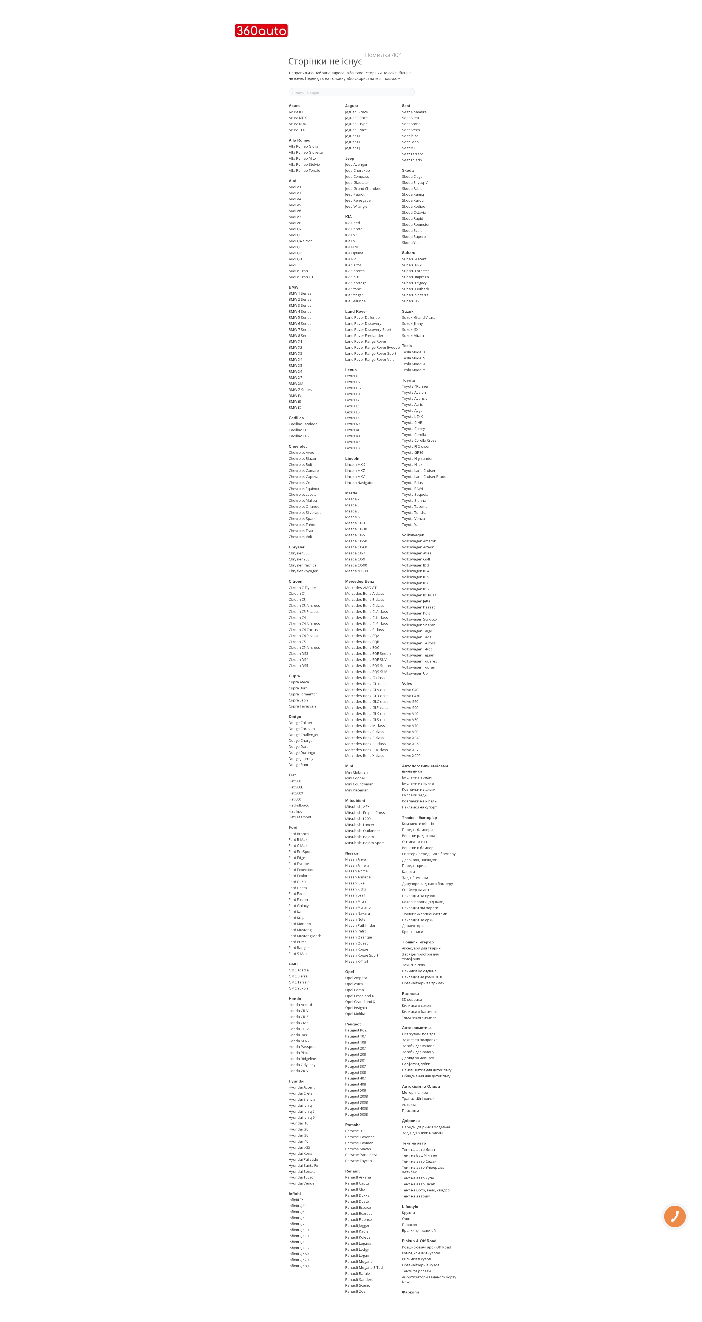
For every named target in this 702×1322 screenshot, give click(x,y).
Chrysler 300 (299, 553)
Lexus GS (353, 387)
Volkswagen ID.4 (415, 570)
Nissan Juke (355, 883)
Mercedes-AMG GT (361, 587)
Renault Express (358, 1213)
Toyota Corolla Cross (419, 440)
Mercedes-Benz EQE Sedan (368, 653)
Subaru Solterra (415, 294)
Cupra (294, 676)
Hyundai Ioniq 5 (302, 1111)
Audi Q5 (295, 246)
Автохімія (410, 1104)
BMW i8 (295, 401)
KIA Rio (350, 258)
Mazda (351, 493)
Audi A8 (295, 222)
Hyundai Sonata (302, 1171)
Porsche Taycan (358, 1160)
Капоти (408, 871)
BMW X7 (295, 377)
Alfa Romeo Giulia (303, 146)
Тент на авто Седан (419, 1161)
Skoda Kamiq (413, 194)
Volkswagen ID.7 (415, 589)
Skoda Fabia (412, 188)
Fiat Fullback (299, 805)
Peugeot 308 (355, 1072)
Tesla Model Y (413, 369)
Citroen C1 (297, 593)
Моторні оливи (415, 1092)
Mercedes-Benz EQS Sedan (368, 665)
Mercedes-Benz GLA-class (367, 689)
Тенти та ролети (416, 1271)
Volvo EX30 (411, 695)
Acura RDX (297, 123)
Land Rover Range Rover (365, 341)
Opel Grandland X (360, 1001)
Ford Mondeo (300, 923)
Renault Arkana (358, 1177)
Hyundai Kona (300, 1153)
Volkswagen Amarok (419, 541)
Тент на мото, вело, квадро (426, 1190)
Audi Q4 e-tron (301, 240)
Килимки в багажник (420, 1011)
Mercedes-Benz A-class (364, 593)
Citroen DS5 (298, 665)
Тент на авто (414, 1143)
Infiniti (295, 1193)
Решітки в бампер (418, 847)
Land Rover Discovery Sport (368, 329)
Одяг (406, 1218)
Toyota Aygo (412, 410)
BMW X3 (295, 353)
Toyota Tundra (414, 512)
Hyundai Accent (302, 1087)
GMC (293, 964)
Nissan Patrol (356, 931)
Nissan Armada (358, 877)
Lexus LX (352, 417)
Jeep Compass (357, 176)
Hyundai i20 (298, 1129)
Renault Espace (358, 1207)
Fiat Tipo (295, 811)
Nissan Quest (356, 943)
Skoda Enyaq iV (415, 182)
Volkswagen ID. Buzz (419, 595)
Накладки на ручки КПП (422, 976)
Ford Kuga (297, 917)
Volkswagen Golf (416, 559)
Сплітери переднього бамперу (429, 853)
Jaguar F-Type (356, 123)
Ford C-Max (298, 845)
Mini (349, 766)
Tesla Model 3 (413, 351)
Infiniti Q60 (297, 1217)
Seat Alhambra (414, 111)
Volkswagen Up (415, 673)
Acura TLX (297, 129)
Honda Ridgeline (302, 1058)
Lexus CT (352, 375)
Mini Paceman (357, 790)
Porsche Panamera (361, 1154)
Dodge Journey (301, 758)
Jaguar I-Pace (356, 129)
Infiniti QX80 (298, 1265)
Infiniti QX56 (298, 1247)
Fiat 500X (296, 793)
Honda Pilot (298, 1052)
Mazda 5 (352, 511)
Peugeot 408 (355, 1084)
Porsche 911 (355, 1130)
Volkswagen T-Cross (419, 643)
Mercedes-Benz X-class (364, 755)
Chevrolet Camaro (304, 470)
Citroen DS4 (298, 659)
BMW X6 (295, 371)
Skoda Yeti (411, 242)
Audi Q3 (295, 234)
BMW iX (295, 407)
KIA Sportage (356, 282)
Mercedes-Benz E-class (364, 629)
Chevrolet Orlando (304, 506)
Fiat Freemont (300, 816)
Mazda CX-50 (356, 541)
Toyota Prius (412, 482)
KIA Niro (351, 246)
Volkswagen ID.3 (415, 565)
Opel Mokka (355, 1013)
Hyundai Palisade (303, 1159)
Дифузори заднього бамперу (427, 883)
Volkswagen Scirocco (419, 619)
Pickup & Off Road (419, 1241)
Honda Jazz (298, 1034)
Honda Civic (298, 1022)
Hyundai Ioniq (300, 1105)
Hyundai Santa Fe (303, 1165)
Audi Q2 (295, 228)
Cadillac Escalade (303, 423)
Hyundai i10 (298, 1123)
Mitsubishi (355, 800)
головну (338, 78)
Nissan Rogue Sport (361, 955)
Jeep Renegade (358, 200)
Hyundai (296, 1081)
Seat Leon (410, 141)
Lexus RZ (352, 441)
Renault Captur (357, 1183)
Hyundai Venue (302, 1183)
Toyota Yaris (412, 524)
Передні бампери (417, 829)
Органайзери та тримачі (423, 982)
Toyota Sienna (414, 500)
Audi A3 (295, 192)
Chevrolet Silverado (305, 512)
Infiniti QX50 (298, 1235)
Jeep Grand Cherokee (363, 188)
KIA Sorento (355, 270)
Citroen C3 (297, 599)
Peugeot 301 (355, 1060)
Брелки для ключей (419, 1230)
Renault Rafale (357, 1273)
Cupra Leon (298, 700)
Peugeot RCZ (356, 1030)
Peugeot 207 (355, 1048)
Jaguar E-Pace (356, 111)
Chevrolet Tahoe (302, 524)
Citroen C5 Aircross (304, 647)
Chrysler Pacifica (302, 565)
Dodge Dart (298, 746)
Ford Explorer (300, 875)
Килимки (410, 993)
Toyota (408, 380)
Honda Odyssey (302, 1064)
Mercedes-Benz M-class (365, 725)
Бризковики (412, 931)
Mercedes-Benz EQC (362, 647)
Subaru (408, 252)
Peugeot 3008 (356, 1102)
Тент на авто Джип (418, 1149)
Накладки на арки (418, 919)
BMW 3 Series (300, 305)
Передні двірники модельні (426, 1126)
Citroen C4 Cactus (303, 629)
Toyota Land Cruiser (418, 470)
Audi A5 (295, 204)
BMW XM (296, 383)
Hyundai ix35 (299, 1147)
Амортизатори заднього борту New (429, 1279)
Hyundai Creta (301, 1093)
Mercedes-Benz (359, 581)
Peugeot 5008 (356, 1114)
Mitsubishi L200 (357, 818)
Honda (295, 998)
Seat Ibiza (410, 135)
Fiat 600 (295, 799)
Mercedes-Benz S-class (364, 737)
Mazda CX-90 (356, 565)
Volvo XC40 (411, 737)
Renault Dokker (358, 1195)
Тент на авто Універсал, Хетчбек (423, 1169)
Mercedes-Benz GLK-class (367, 713)
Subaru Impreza (415, 276)
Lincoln (352, 458)
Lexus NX (353, 423)
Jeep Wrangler (357, 206)
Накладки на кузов (418, 895)
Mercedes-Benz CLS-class (366, 623)
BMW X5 (295, 365)
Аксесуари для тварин (421, 948)
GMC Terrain (299, 982)
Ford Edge (297, 857)
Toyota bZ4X (412, 416)
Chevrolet (298, 446)
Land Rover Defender (363, 317)
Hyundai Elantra (302, 1099)
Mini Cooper (355, 778)
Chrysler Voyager (303, 570)
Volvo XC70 (411, 749)
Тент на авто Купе (418, 1178)
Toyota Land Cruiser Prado (424, 476)
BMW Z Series (300, 389)
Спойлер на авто (417, 889)
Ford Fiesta (298, 887)
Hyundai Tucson (302, 1177)
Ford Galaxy (299, 905)
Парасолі (410, 1224)
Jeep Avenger (356, 164)
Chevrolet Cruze (302, 482)
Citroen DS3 (298, 653)
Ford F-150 (297, 881)
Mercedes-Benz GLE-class (366, 707)
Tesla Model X (413, 363)
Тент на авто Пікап (418, 1184)
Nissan (351, 853)
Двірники (411, 1120)
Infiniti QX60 (298, 1253)
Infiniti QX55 (298, 1241)
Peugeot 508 (355, 1090)
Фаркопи (410, 1292)
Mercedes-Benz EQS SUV (366, 671)
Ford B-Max (298, 839)
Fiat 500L (296, 787)
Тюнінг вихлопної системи (424, 913)
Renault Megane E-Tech (364, 1267)
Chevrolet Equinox (304, 488)
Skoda (408, 170)
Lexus (351, 370)
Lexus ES (352, 381)
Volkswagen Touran (418, 667)
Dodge (295, 716)
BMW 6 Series (300, 323)
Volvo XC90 (411, 755)
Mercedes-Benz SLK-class (366, 749)
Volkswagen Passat (418, 607)
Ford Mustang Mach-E (306, 935)
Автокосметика (417, 1027)
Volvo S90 (410, 707)
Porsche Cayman (359, 1142)
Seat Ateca (411, 129)
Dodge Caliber (300, 722)
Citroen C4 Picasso (304, 635)
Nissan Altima (356, 871)
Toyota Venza (413, 518)
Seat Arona (411, 123)
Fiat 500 (295, 781)
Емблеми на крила (418, 783)
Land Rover (356, 311)
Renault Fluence (358, 1219)
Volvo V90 (410, 731)
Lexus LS (352, 412)
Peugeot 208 (355, 1054)
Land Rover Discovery (363, 323)
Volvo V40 (410, 713)
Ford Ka (295, 911)
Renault (352, 1171)
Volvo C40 (410, 689)
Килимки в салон (416, 1005)
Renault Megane (359, 1261)
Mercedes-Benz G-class (365, 677)
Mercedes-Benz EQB (362, 641)
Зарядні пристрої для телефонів (420, 956)
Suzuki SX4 (411, 329)
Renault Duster (357, 1201)
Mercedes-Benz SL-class (365, 743)
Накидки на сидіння (419, 970)
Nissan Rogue (356, 949)
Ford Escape (299, 863)
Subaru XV (411, 300)
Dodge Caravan (302, 728)
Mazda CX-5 (355, 534)
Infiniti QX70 (298, 1259)
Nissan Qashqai (358, 937)
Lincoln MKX (355, 464)
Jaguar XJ (352, 147)
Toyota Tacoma (415, 506)
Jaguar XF (353, 141)
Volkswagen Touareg (419, 661)
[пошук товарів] (410, 92)
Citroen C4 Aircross (304, 623)
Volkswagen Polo (416, 613)
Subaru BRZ (412, 265)
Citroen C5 (297, 641)
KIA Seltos (353, 265)
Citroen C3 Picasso (304, 611)
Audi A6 (295, 210)
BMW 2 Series (300, 299)
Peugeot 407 (355, 1078)
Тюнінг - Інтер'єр (418, 942)
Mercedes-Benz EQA (362, 635)
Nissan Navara (357, 913)
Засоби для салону (418, 1051)
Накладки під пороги (420, 907)
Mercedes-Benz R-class (364, 731)
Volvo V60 (410, 719)
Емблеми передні (417, 777)
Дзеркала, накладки (419, 859)
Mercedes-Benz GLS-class (367, 719)
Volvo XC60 (411, 743)
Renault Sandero (359, 1279)
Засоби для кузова (418, 1045)
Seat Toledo (412, 159)
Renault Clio (355, 1189)
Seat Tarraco (412, 153)
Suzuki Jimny (412, 323)
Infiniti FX (296, 1199)
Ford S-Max (298, 953)
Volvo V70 (410, 725)
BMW (293, 287)
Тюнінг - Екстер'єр (419, 817)
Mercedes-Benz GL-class (365, 683)
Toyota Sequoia (415, 494)
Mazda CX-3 (355, 522)
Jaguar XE (353, 135)
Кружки (408, 1212)
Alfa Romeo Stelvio (304, 164)
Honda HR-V (299, 1028)
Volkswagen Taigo (417, 630)
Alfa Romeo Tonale (304, 170)
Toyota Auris (412, 404)
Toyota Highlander (417, 458)
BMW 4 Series (300, 311)
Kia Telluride (355, 300)
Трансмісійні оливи (418, 1098)
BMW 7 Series (300, 329)
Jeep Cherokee (357, 170)
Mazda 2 (352, 499)
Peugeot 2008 (356, 1096)
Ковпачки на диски (418, 789)
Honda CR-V (298, 1010)
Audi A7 (295, 216)
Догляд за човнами (418, 1057)
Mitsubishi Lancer (359, 824)
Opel (349, 971)
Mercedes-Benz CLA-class (366, 611)
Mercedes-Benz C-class (364, 605)
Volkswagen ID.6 (415, 582)
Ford (293, 827)
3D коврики (412, 999)
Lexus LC (352, 406)
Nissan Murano (358, 907)
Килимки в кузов (416, 1258)
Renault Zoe (355, 1291)
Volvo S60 (410, 701)
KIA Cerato (354, 228)
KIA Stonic (353, 288)
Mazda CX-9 (355, 559)
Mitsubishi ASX (357, 806)
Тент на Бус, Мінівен (419, 1155)
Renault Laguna (358, 1243)
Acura (294, 105)
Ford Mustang (300, 929)
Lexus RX (352, 435)
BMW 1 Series (300, 293)
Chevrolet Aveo (301, 452)
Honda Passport (302, 1046)
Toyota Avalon (414, 392)
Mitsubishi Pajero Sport (364, 842)
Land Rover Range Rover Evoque (372, 347)
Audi (293, 181)
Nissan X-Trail (356, 961)
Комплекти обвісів (418, 823)
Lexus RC (352, 429)
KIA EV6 (351, 234)
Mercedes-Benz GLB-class (367, 695)
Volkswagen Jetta (416, 601)
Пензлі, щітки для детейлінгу (427, 1069)
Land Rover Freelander (364, 335)
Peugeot (353, 1024)
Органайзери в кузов (421, 1264)
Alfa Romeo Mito (302, 158)
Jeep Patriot (354, 194)
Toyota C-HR (412, 422)
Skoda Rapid (412, 218)
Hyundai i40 (298, 1141)
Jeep (349, 158)
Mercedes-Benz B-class (364, 599)
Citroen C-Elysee (302, 587)
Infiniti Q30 (297, 1205)
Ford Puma (298, 941)
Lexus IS (352, 400)
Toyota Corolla (414, 434)
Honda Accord (300, 1004)
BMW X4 (295, 359)
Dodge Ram (298, 764)
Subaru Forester (415, 270)
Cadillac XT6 (298, 435)
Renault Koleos (357, 1237)
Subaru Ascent (414, 258)
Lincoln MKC (355, 476)
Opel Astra (354, 983)
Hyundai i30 (298, 1135)
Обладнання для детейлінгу (426, 1075)
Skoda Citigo (412, 176)
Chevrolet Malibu (303, 500)
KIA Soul (352, 276)
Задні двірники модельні (423, 1132)
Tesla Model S (413, 358)
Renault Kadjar (357, 1231)
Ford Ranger (299, 947)
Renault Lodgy (357, 1249)
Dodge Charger (301, 740)
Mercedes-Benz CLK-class (366, 617)
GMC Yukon (298, 988)
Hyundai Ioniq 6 (302, 1117)
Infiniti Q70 (297, 1223)
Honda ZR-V (298, 1070)
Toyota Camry (413, 428)
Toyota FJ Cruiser (416, 446)
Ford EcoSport (300, 851)
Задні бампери (415, 877)
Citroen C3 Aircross (304, 605)
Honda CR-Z (298, 1016)
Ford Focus (298, 893)
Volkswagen (413, 535)
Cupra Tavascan (302, 706)
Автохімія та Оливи (421, 1086)
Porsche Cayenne (360, 1136)
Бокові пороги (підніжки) (423, 901)
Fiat (292, 775)
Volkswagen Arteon (418, 547)
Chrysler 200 (299, 559)
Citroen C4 (297, 617)
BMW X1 (295, 341)
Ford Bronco (299, 833)
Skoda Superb (414, 236)
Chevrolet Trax (301, 530)
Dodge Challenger (304, 734)
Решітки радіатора (418, 835)
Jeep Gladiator (357, 182)
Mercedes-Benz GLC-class (367, 701)
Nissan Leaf (355, 895)
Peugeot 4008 (356, 1108)
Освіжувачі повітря (418, 1033)
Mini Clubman (356, 772)
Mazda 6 (352, 516)
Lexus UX (353, 448)
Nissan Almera (357, 865)
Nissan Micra (356, 901)
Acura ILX (296, 111)
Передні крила (415, 865)
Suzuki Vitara (413, 335)
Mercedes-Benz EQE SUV (366, 659)
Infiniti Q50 (297, 1211)
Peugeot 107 (355, 1036)
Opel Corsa (354, 989)
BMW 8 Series (300, 335)
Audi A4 (295, 198)
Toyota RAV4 (412, 488)
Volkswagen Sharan (418, 624)
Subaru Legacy (414, 282)
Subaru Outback (415, 288)
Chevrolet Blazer (302, 458)
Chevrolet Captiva (303, 476)
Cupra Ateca (299, 682)
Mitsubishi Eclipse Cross (365, 812)
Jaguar (351, 105)
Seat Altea (410, 117)
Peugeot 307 (355, 1066)
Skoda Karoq (413, 200)
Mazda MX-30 (356, 570)
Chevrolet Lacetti (302, 494)
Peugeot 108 (355, 1042)
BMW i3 (295, 395)
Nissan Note (355, 919)
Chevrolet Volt (300, 536)
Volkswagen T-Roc (417, 649)
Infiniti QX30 (298, 1229)
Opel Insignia (356, 1007)
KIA (348, 217)
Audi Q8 (295, 258)
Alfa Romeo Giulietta (306, 152)
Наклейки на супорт (419, 807)
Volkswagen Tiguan (418, 655)
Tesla (407, 345)
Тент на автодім (416, 1196)
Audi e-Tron (298, 270)
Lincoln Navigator (359, 482)
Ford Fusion (298, 899)
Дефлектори (413, 925)
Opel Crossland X (359, 995)
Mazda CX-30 (356, 528)
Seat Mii (408, 147)
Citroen (295, 581)
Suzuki (408, 311)
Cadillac (296, 418)
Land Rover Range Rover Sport (370, 353)
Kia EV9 (351, 240)
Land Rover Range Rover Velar (370, 359)
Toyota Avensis (415, 398)
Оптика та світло (417, 841)
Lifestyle (410, 1206)
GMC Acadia (299, 970)
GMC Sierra (298, 976)
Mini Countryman (359, 784)
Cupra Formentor (303, 694)
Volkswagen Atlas (416, 553)
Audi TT (295, 265)
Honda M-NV (299, 1040)
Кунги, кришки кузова (421, 1252)
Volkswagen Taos (416, 637)
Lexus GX (353, 393)
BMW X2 (295, 347)
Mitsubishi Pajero (359, 836)
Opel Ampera (356, 977)
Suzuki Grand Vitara (418, 317)
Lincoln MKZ (355, 470)
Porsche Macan (358, 1148)
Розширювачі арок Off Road (426, 1247)
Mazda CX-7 (355, 553)
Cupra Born (298, 688)
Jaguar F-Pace (356, 117)
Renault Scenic (357, 1285)
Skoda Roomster (416, 224)
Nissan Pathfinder (360, 925)
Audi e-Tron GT (301, 276)
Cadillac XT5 (298, 429)
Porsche (353, 1125)
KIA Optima (354, 252)
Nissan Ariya (355, 859)
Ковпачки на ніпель (419, 801)
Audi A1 (295, 186)
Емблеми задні (415, 795)
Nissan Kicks (355, 889)
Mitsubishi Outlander (362, 830)
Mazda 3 (352, 505)
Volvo (407, 683)
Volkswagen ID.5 (415, 576)
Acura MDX (298, 117)
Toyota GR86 (412, 452)
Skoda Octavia (414, 212)
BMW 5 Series (300, 317)
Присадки (410, 1110)
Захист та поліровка (420, 1039)
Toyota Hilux (412, 464)
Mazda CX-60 (356, 547)
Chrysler (296, 547)
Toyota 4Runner (415, 386)
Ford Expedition (302, 869)
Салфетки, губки (416, 1063)
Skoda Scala (412, 230)
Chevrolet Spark (302, 518)
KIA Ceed (352, 222)
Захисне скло (413, 964)
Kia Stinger (354, 294)
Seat (406, 105)
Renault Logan (357, 1255)
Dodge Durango (302, 752)
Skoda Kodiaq (413, 206)
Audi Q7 (295, 252)
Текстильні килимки (419, 1017)
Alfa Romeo (299, 140)
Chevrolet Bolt (300, 464)
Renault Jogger (357, 1225)
